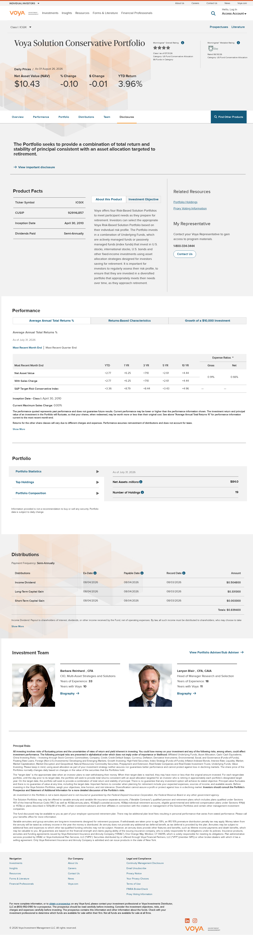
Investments (50, 13)
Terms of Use (133, 884)
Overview (18, 117)
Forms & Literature (105, 13)
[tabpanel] (68, 685)
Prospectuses (219, 27)
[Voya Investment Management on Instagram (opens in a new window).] (195, 921)
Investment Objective (144, 199)
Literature (238, 27)
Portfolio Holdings (185, 202)
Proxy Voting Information (190, 208)
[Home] (23, 13)
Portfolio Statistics (28, 471)
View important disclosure (36, 167)
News (227, 3)
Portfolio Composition (31, 493)
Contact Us (212, 3)
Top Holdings (25, 482)
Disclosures (127, 117)
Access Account (233, 13)
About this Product (109, 199)
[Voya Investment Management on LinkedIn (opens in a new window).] (187, 921)
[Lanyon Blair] (150, 685)
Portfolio (64, 117)
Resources (82, 13)
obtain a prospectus (59, 903)
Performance (41, 117)
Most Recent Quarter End (61, 347)
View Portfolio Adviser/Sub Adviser (214, 652)
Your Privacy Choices (137, 878)
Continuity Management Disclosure (145, 863)
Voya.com (242, 3)
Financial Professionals (136, 13)
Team (107, 117)
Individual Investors (22, 3)
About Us (179, 3)
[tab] (108, 199)
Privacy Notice (134, 873)
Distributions (86, 117)
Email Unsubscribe (136, 868)
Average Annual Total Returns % (51, 321)
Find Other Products (230, 117)
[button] (214, 16)
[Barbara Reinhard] (33, 685)
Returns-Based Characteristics (129, 321)
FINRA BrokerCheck (137, 889)
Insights (67, 13)
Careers (195, 3)
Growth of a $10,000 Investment (207, 321)
